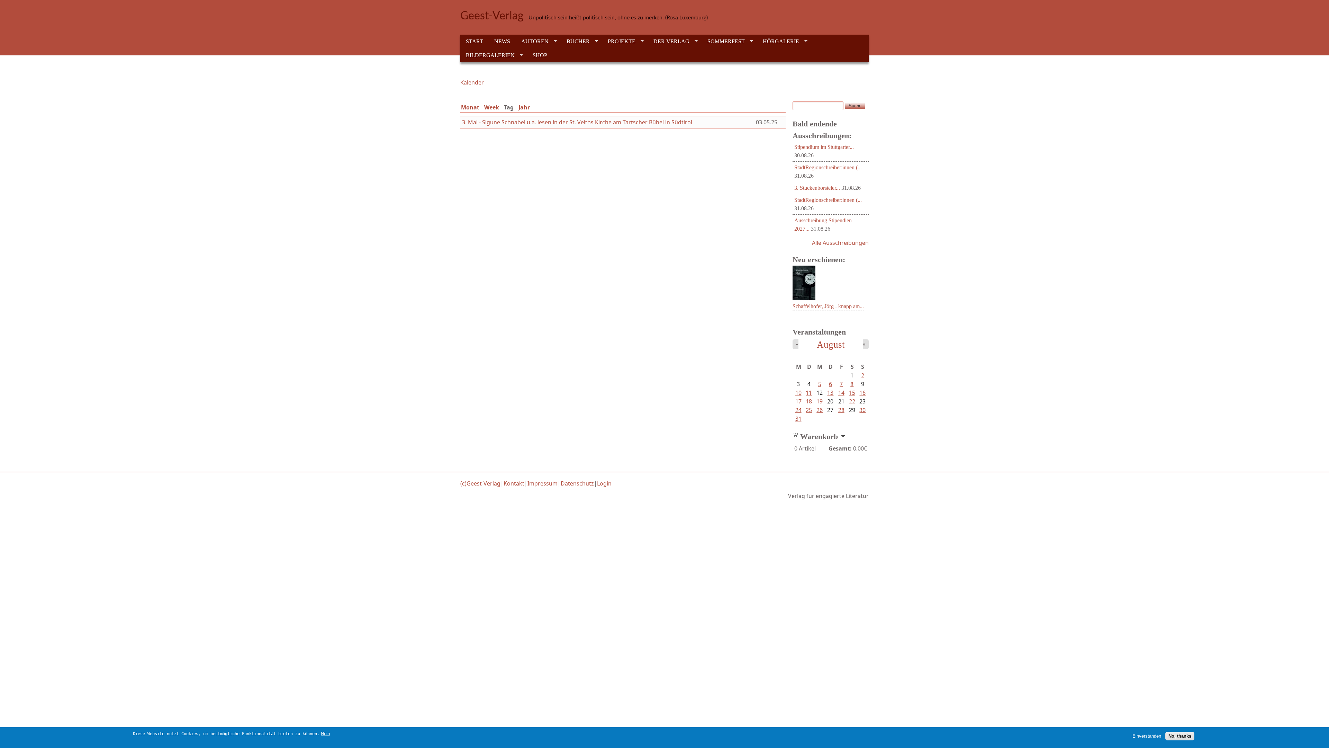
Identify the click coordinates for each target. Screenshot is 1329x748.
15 (852, 393)
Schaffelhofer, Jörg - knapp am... (828, 306)
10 (798, 393)
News (502, 41)
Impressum (542, 483)
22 (852, 401)
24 (798, 410)
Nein (325, 733)
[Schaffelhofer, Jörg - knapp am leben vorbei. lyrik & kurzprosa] (804, 298)
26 (819, 410)
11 (809, 393)
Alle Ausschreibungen (840, 243)
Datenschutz (577, 483)
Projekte (618, 41)
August (831, 344)
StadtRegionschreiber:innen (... (828, 167)
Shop (540, 55)
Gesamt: (840, 448)
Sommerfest (723, 41)
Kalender (472, 82)
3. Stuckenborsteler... (817, 188)
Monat (470, 107)
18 (809, 401)
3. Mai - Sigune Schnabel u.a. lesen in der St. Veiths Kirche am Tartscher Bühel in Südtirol (577, 122)
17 (798, 401)
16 (862, 393)
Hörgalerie (778, 41)
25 (809, 410)
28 (841, 410)
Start (474, 41)
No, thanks (1179, 736)
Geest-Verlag (492, 15)
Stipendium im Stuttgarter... (824, 147)
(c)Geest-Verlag (480, 483)
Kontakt (514, 483)
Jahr (524, 107)
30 (862, 410)
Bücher (575, 41)
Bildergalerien (487, 55)
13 (830, 393)
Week (491, 107)
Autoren (532, 41)
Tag (510, 107)
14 (841, 393)
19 (819, 401)
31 (798, 418)
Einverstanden (1146, 736)
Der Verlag (668, 41)
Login (604, 483)
